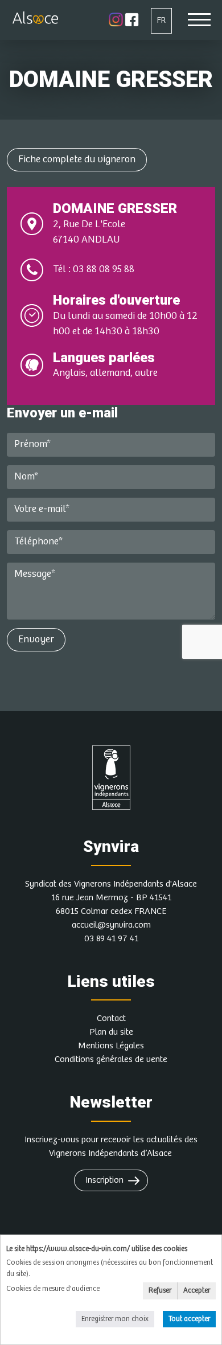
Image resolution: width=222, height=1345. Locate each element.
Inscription (104, 1180)
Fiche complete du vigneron (76, 159)
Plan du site (111, 1032)
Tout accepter (189, 1319)
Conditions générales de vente (111, 1059)
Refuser (160, 1290)
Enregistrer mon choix (115, 1319)
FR (161, 20)
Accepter (196, 1290)
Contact (111, 1018)
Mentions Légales (111, 1046)
